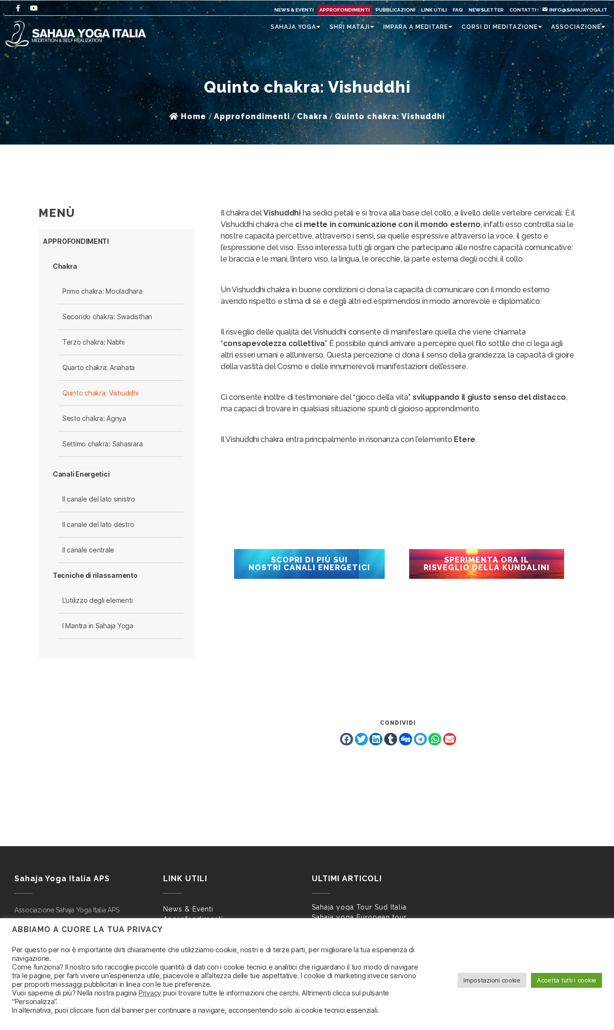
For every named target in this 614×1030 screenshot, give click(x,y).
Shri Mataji (350, 27)
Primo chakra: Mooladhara (102, 291)
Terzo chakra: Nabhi (93, 342)
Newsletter (486, 9)
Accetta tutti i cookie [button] (566, 980)
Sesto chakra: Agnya (94, 418)
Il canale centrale (88, 550)
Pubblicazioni (395, 9)
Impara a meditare (415, 27)
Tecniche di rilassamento (95, 575)
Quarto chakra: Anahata (98, 367)
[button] (346, 739)
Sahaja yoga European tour (359, 917)
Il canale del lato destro (98, 524)
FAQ (458, 9)
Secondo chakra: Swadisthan (107, 316)
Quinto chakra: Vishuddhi (100, 393)
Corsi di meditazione (499, 27)
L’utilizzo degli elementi (97, 600)
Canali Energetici (81, 474)
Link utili (434, 9)
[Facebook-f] (17, 8)
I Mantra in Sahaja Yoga (97, 626)
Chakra (65, 266)
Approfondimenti (344, 9)
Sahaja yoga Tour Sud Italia (359, 907)
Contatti (522, 9)
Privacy (150, 993)
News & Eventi (294, 9)
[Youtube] (34, 8)
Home (193, 116)
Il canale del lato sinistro (98, 499)
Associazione (576, 27)
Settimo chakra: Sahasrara (102, 444)
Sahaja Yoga (293, 27)
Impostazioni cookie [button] (491, 980)
